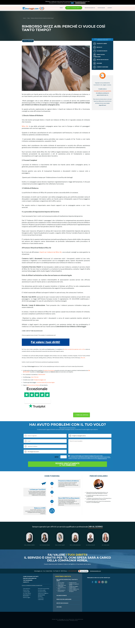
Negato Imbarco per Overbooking (62, 586)
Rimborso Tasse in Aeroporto (73, 591)
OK (72, 3)
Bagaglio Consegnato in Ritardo (74, 584)
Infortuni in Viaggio (102, 59)
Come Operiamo (26, 588)
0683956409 (41, 374)
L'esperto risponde (102, 67)
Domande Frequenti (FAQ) (43, 588)
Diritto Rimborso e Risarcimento (27, 595)
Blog (28, 18)
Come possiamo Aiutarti (30, 576)
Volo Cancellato (61, 582)
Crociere (99, 63)
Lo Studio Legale (26, 591)
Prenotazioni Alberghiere (63, 599)
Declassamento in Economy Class (61, 591)
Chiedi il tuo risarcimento (73, 7)
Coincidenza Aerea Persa (62, 588)
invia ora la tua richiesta (33, 385)
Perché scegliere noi (90, 7)
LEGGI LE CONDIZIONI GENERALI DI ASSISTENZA (32, 585)
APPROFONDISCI (80, 3)
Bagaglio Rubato (72, 587)
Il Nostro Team (26, 590)
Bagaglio (99, 47)
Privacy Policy (41, 598)
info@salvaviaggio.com (40, 379)
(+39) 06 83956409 (72, 571)
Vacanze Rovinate (101, 50)
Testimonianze (101, 7)
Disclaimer (40, 596)
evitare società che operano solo (74, 349)
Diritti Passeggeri (26, 597)
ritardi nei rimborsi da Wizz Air (50, 252)
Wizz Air (25, 126)
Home (61, 7)
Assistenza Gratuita (42, 591)
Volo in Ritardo (61, 584)
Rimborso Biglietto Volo (74, 589)
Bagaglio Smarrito (72, 582)
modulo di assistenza (49, 370)
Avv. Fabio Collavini (27, 593)
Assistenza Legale (41, 590)
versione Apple (51, 382)
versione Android (41, 382)
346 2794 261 (35, 377)
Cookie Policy (41, 599)
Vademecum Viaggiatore (43, 593)
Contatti (110, 7)
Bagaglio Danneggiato (73, 586)
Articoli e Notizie (41, 594)
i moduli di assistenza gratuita (102, 91)
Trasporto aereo (101, 43)
